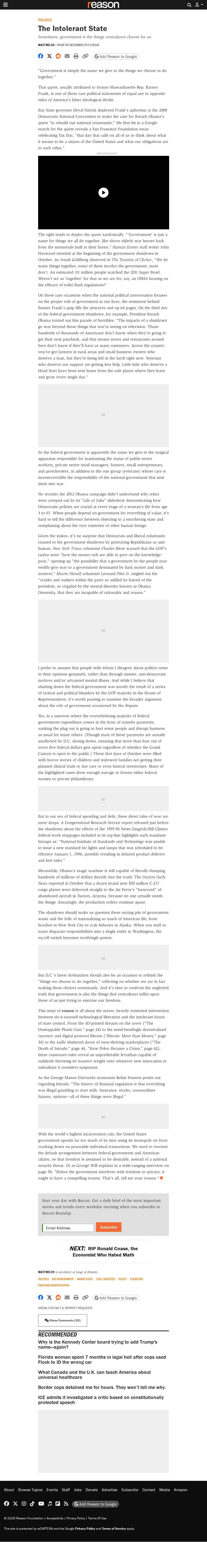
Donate (92, 1489)
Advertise (109, 1489)
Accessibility (55, 1518)
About (9, 1489)
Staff (66, 1489)
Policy (122, 1279)
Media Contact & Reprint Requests (65, 1308)
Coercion (136, 1279)
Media (164, 1489)
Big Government (63, 1279)
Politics (45, 19)
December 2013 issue (84, 45)
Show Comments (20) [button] (65, 1320)
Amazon (181, 1489)
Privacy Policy (76, 1518)
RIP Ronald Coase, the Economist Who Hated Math (103, 1251)
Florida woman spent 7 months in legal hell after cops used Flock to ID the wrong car (102, 1359)
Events (52, 1489)
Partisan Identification (53, 1285)
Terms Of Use (97, 1518)
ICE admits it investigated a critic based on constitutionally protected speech (101, 1399)
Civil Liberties (105, 1279)
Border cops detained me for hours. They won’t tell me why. (102, 1387)
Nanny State (85, 1279)
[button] (199, 5)
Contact (148, 1489)
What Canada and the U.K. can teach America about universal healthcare (94, 1374)
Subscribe (108, 1227)
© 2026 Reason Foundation (23, 1518)
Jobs (78, 1489)
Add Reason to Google (117, 56)
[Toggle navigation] (5, 5)
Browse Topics (30, 1489)
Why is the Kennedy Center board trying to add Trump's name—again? (97, 1344)
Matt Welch (46, 45)
